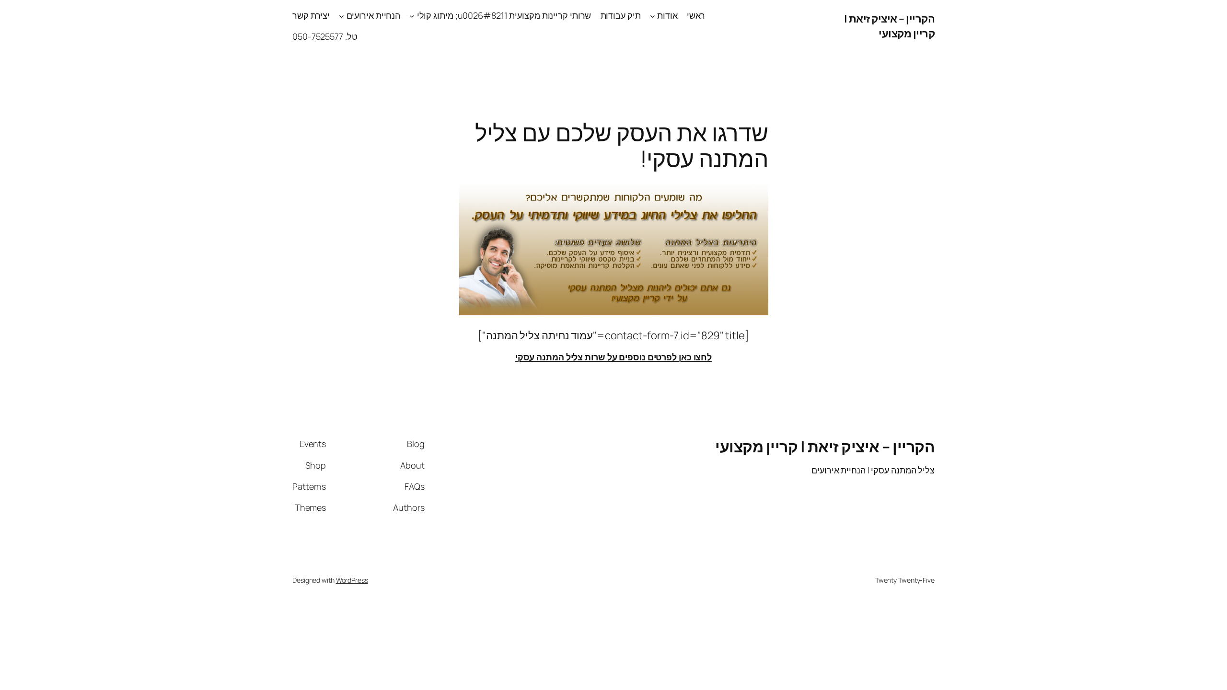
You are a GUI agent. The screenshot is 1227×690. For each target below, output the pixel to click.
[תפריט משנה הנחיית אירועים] (341, 15)
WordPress (352, 580)
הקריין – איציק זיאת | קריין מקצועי (889, 26)
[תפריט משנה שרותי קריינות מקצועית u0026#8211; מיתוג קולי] (412, 15)
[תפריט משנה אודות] (652, 15)
